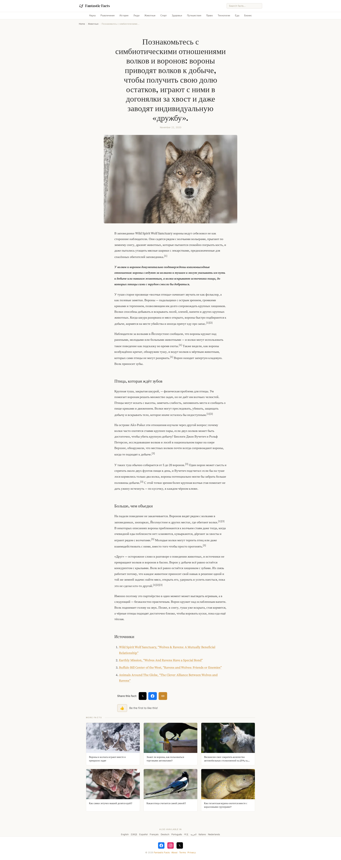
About (174, 852)
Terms (182, 852)
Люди (136, 15)
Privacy (192, 852)
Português (176, 834)
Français (154, 834)
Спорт (163, 15)
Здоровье (177, 15)
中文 (186, 834)
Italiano (202, 834)
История (124, 15)
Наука (92, 15)
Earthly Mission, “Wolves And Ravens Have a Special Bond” (161, 660)
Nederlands (214, 834)
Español (143, 834)
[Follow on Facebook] (161, 845)
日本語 (134, 834)
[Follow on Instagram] (170, 845)
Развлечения (108, 15)
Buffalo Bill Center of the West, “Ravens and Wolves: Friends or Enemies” (170, 667)
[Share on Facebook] (152, 696)
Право (209, 15)
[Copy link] (163, 696)
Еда (237, 15)
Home (82, 24)
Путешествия (194, 15)
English (125, 834)
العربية (193, 834)
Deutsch (165, 834)
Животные (149, 15)
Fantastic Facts (162, 852)
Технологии (224, 15)
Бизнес (248, 15)
